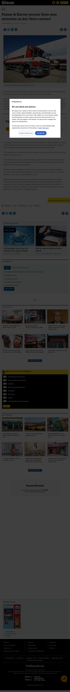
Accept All (40, 133)
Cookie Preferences (26, 133)
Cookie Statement (43, 128)
